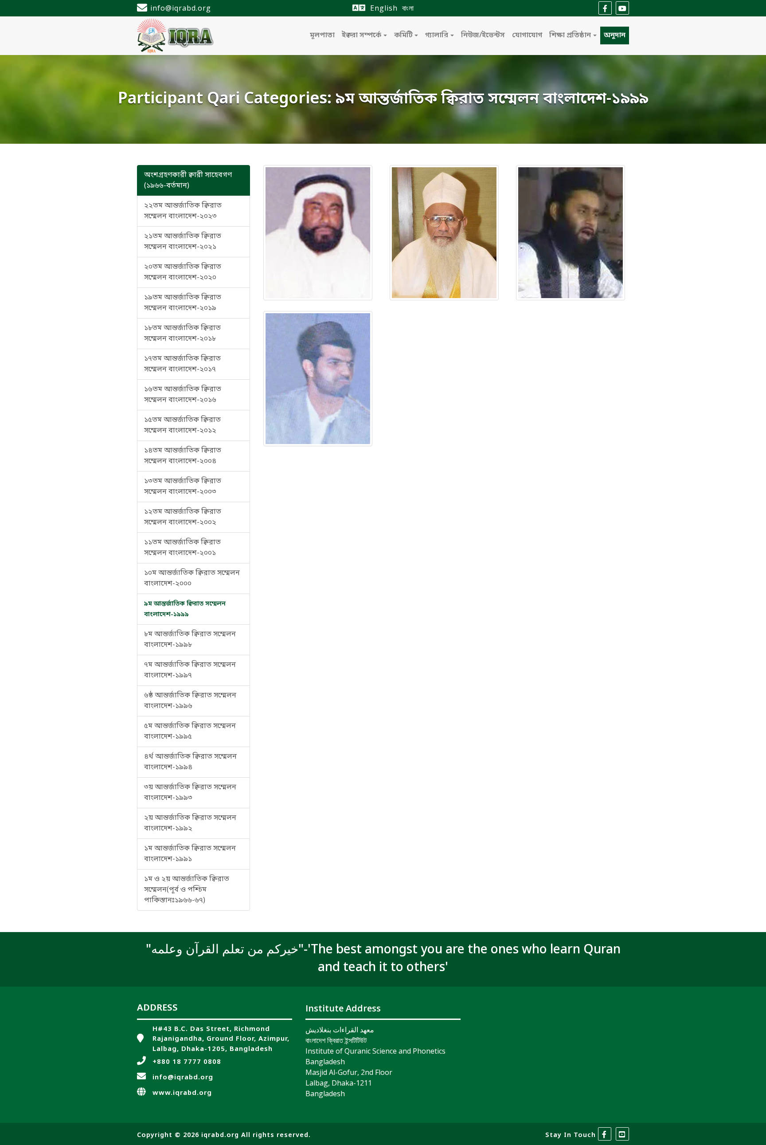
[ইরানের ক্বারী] (317, 379)
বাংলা (408, 8)
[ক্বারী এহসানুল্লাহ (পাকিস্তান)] (570, 233)
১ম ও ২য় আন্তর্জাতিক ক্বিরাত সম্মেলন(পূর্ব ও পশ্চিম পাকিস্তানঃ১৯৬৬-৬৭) (186, 889)
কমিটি (403, 35)
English (384, 8)
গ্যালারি (436, 35)
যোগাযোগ (527, 35)
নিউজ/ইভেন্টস (483, 35)
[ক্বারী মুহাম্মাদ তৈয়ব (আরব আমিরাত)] (317, 233)
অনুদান (614, 35)
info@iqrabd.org (180, 8)
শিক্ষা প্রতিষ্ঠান (570, 35)
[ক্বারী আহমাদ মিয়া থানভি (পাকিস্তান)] (444, 233)
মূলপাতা (322, 35)
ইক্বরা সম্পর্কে (361, 35)
